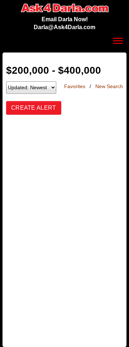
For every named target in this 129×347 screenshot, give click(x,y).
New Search (109, 86)
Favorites (74, 86)
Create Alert (33, 108)
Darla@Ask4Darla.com (64, 27)
